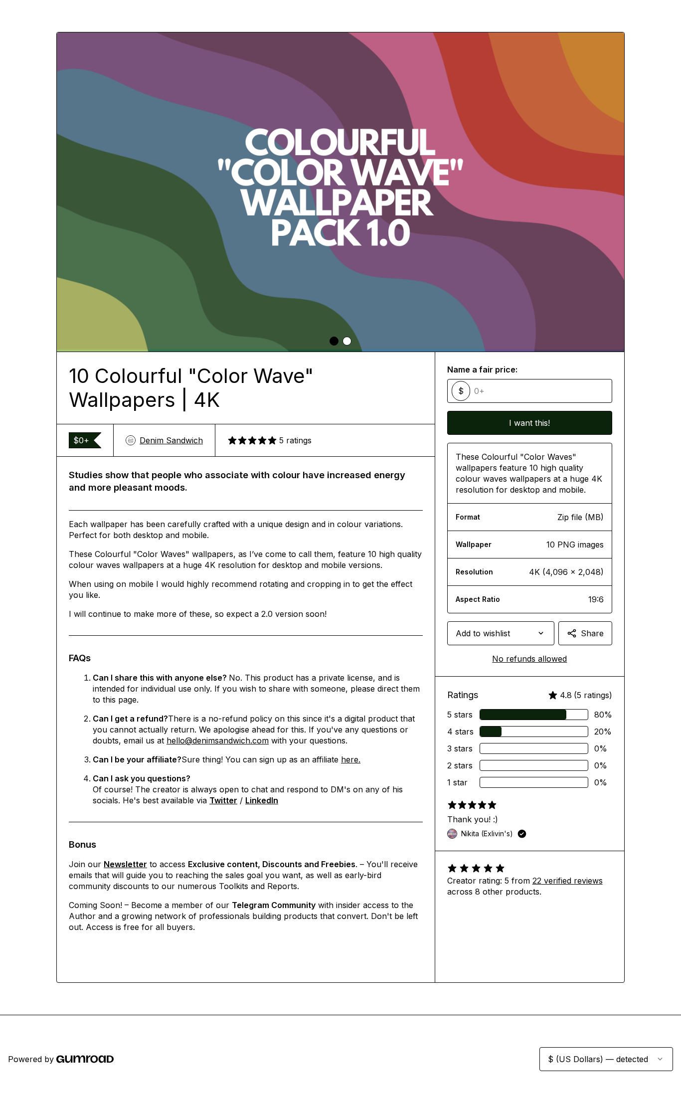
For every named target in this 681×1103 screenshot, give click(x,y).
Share (592, 633)
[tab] (334, 341)
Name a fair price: (482, 369)
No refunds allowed (529, 659)
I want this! (529, 423)
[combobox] (500, 633)
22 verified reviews (567, 881)
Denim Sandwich (171, 440)
